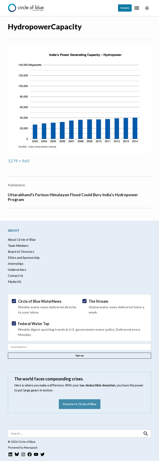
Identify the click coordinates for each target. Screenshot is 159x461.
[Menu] (137, 8)
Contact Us (15, 275)
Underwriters (17, 269)
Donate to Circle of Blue (79, 404)
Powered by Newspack (22, 447)
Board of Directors (21, 251)
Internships (15, 263)
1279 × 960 (18, 160)
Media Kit (14, 281)
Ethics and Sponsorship (24, 257)
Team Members (18, 245)
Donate (124, 7)
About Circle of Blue (22, 239)
